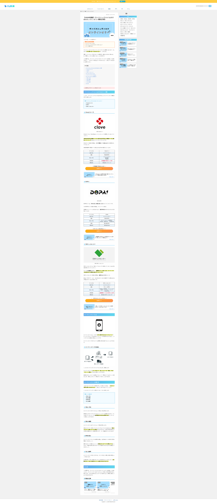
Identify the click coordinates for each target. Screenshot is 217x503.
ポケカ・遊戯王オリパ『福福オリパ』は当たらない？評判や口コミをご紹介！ (89, 490)
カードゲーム (130, 22)
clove (99, 168)
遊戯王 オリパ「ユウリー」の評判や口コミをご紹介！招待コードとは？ (103, 490)
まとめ (87, 83)
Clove (126, 18)
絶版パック (133, 33)
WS (122, 8)
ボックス (133, 28)
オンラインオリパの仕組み (91, 75)
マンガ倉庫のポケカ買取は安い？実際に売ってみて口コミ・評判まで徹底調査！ (131, 65)
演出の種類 (89, 79)
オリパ (122, 20)
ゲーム (128, 8)
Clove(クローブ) (89, 69)
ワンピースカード (100, 8)
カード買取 (121, 42)
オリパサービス (128, 20)
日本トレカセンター (90, 72)
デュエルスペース (124, 26)
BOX (122, 18)
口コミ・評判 (123, 31)
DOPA (130, 18)
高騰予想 (123, 35)
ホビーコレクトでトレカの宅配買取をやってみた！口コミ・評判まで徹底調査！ (131, 49)
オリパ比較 (123, 22)
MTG (116, 8)
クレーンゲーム (124, 24)
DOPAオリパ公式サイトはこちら (99, 231)
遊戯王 (109, 8)
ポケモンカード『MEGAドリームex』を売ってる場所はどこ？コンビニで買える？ (132, 55)
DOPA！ (88, 70)
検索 (210, 5)
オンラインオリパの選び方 (91, 76)
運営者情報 (101, 500)
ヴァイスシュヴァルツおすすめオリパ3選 (94, 68)
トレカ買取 (123, 28)
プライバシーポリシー (108, 500)
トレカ (131, 26)
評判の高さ (89, 80)
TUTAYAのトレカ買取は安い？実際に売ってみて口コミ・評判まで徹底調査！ (131, 60)
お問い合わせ (115, 500)
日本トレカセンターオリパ (99, 300)
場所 (129, 31)
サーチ (130, 24)
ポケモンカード (90, 8)
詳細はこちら (122, 1)
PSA (134, 18)
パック (128, 28)
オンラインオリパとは (90, 73)
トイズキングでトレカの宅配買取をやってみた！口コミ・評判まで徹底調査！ (131, 43)
